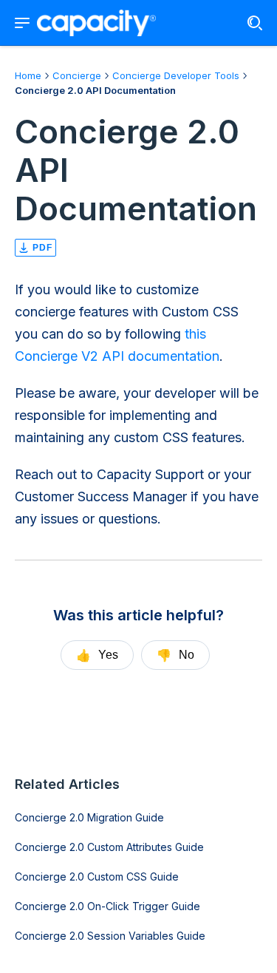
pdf (42, 248)
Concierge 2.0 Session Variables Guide (110, 935)
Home (28, 75)
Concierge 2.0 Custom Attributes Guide (109, 847)
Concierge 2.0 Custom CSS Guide (97, 876)
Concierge (76, 75)
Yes (97, 655)
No (175, 655)
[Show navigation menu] (22, 23)
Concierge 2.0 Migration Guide (89, 817)
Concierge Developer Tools (175, 75)
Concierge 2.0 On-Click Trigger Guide (107, 906)
